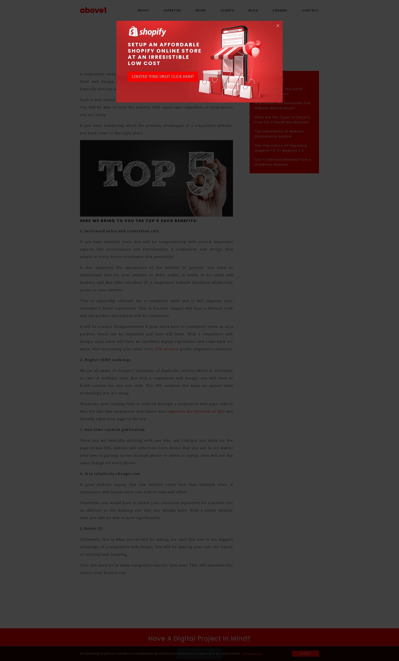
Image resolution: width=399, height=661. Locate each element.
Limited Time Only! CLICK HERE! (163, 77)
